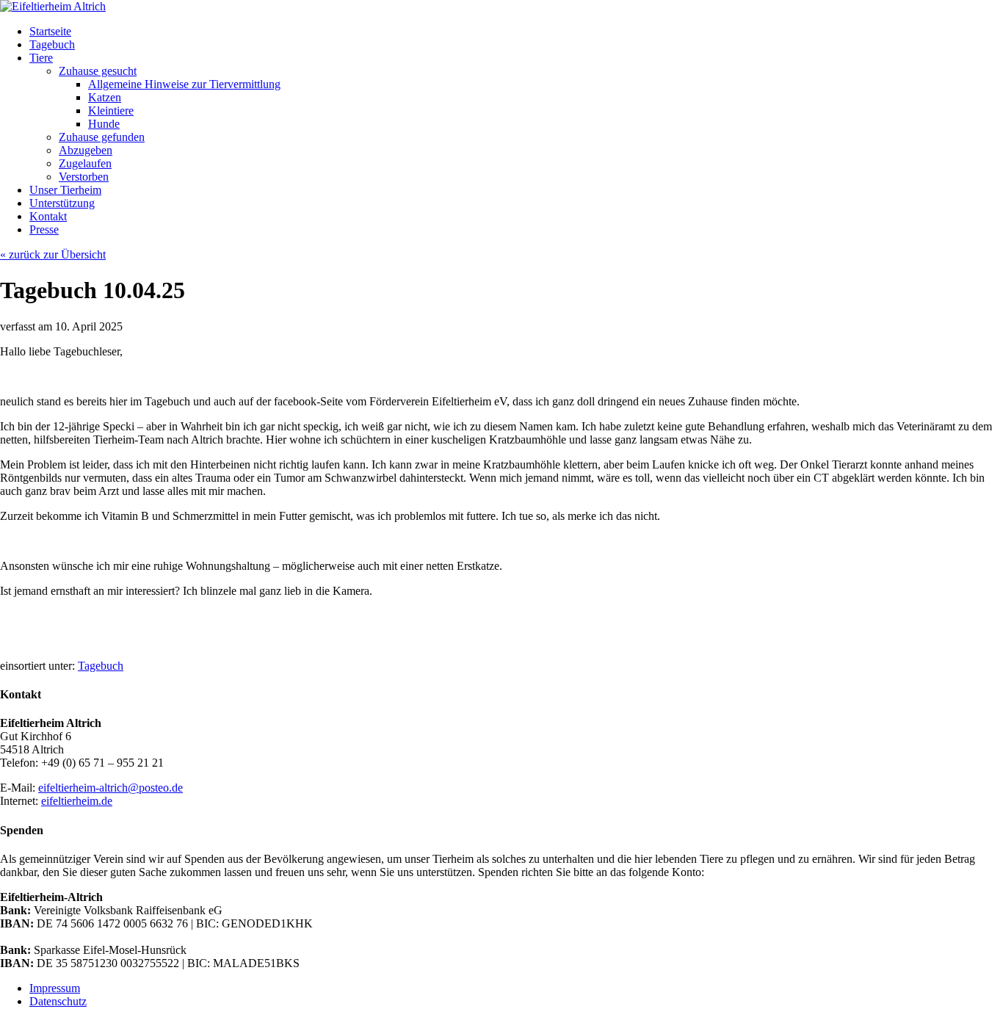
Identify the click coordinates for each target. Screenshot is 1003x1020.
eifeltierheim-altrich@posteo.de (110, 787)
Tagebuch (100, 665)
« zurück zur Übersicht (53, 254)
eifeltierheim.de (76, 801)
